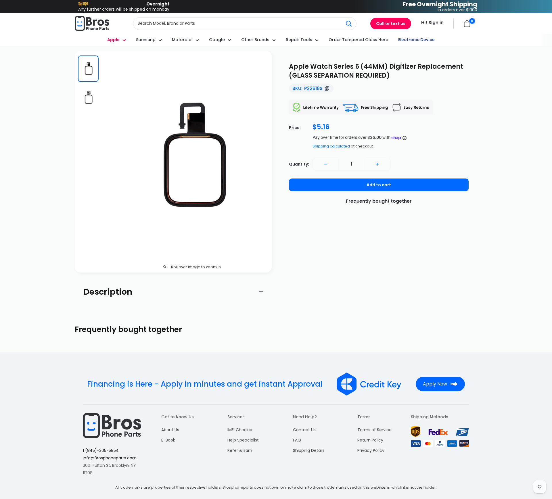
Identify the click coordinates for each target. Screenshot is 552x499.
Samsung (146, 40)
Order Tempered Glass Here (358, 40)
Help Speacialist (243, 440)
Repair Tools (299, 40)
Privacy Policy (370, 450)
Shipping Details (309, 450)
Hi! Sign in (432, 23)
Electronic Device (416, 40)
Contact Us (304, 430)
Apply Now (435, 384)
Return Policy (370, 440)
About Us (170, 430)
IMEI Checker (240, 430)
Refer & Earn (239, 450)
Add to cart (379, 185)
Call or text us (390, 23)
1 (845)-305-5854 (101, 450)
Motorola (182, 40)
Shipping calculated (331, 146)
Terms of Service (374, 430)
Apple (113, 40)
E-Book (168, 440)
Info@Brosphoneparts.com (110, 458)
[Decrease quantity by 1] (326, 164)
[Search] (349, 24)
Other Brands (255, 40)
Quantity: (299, 164)
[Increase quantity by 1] (377, 164)
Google (217, 40)
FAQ (297, 440)
